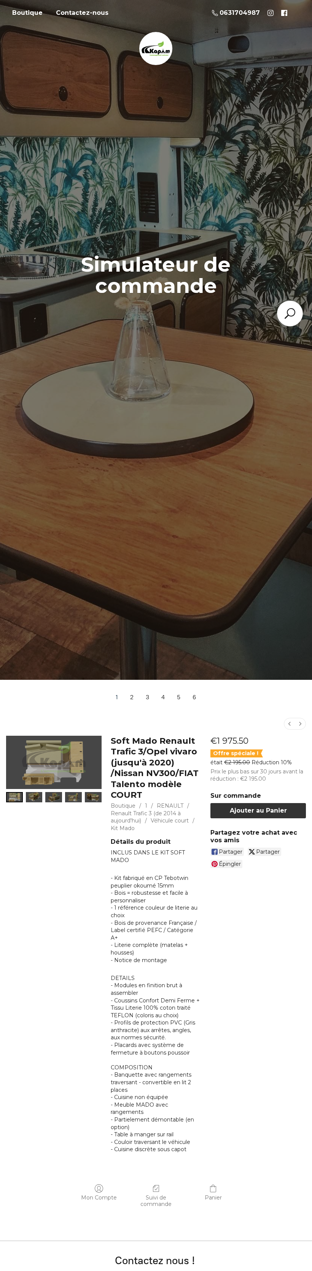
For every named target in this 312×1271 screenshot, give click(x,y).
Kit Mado (123, 828)
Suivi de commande (156, 1200)
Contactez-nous (82, 12)
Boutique (27, 12)
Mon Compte (99, 1197)
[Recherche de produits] (290, 313)
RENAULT (170, 805)
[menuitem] (289, 723)
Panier (213, 1197)
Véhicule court (170, 820)
